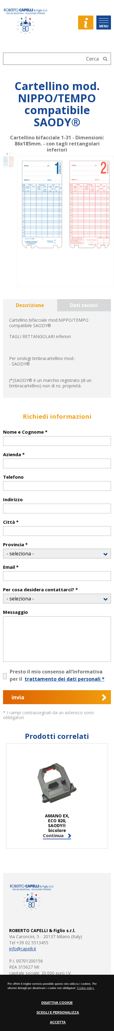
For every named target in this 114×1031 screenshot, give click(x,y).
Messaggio (15, 612)
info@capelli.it (22, 949)
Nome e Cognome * (25, 432)
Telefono (13, 477)
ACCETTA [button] (58, 1022)
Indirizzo (13, 499)
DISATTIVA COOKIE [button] (57, 1003)
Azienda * (14, 454)
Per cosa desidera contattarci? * (40, 589)
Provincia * (15, 544)
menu (104, 26)
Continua (53, 835)
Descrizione (30, 305)
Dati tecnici (84, 305)
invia (18, 697)
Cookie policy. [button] (86, 988)
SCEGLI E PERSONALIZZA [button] (57, 1012)
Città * (11, 522)
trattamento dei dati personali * (65, 679)
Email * (11, 567)
